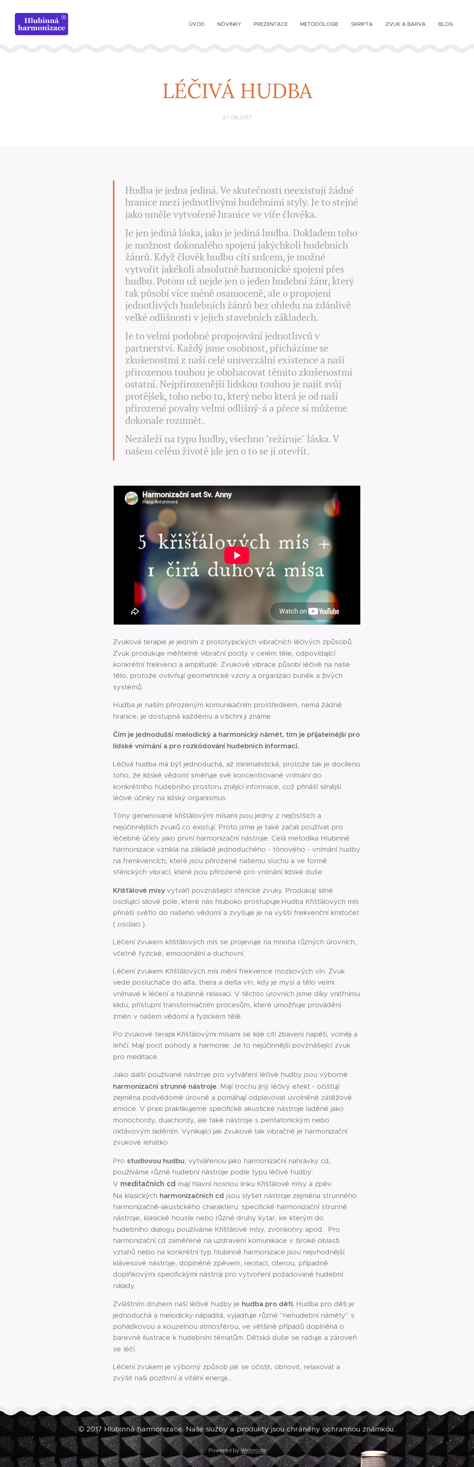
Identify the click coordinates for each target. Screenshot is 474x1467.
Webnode (253, 1450)
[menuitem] (197, 24)
